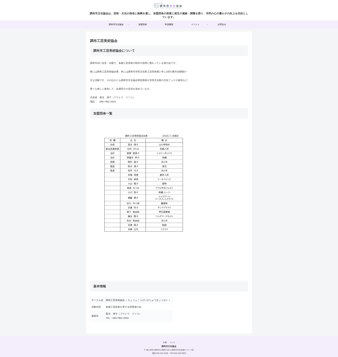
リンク (172, 342)
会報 (165, 342)
